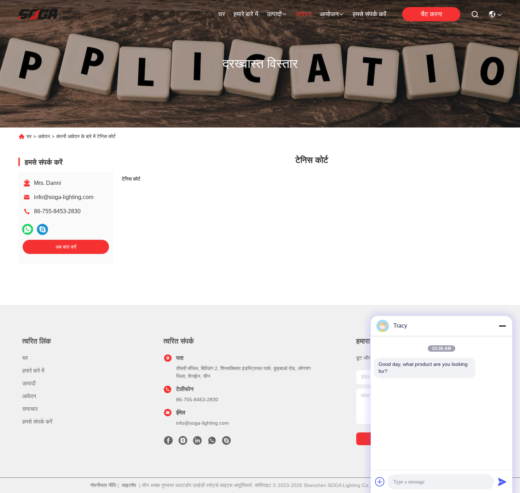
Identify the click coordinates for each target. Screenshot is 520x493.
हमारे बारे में (245, 14)
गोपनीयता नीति (103, 485)
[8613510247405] (212, 442)
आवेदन (303, 14)
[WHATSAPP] (27, 229)
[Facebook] (168, 442)
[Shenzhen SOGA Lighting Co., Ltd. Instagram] (183, 442)
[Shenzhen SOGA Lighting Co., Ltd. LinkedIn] (197, 442)
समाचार (30, 409)
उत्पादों (274, 14)
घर (221, 14)
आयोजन (329, 14)
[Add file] (380, 481)
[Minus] (502, 326)
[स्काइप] (42, 229)
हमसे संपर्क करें (369, 14)
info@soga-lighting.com (63, 197)
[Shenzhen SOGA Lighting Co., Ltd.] (50, 14)
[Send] (502, 481)
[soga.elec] (226, 442)
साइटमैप (129, 485)
